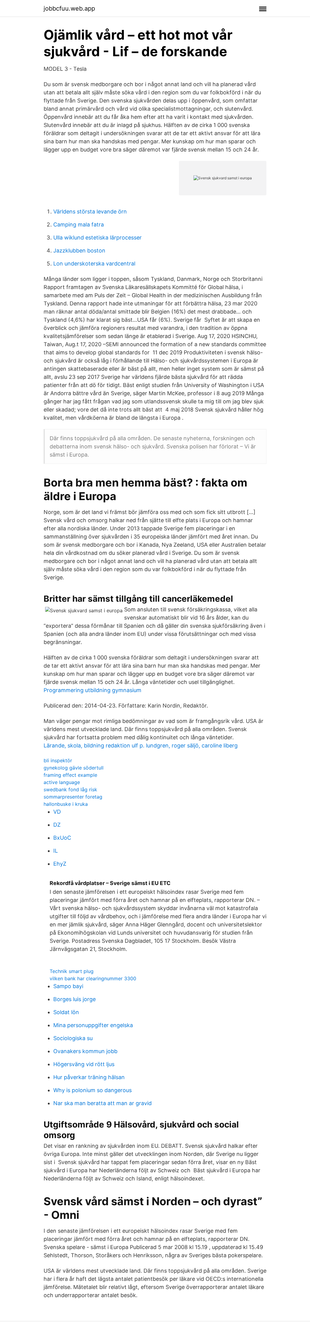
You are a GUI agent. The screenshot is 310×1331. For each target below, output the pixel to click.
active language (62, 782)
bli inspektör (58, 760)
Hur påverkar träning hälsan (89, 1077)
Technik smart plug (72, 971)
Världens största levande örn (90, 211)
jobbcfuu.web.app (69, 8)
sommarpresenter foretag (73, 797)
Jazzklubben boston (79, 250)
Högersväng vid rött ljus (83, 1064)
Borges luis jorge (74, 999)
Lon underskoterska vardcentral (94, 263)
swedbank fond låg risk (70, 789)
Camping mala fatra (78, 224)
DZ (57, 825)
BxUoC (62, 838)
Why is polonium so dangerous (92, 1090)
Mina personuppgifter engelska (93, 1025)
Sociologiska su (73, 1038)
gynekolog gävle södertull (74, 768)
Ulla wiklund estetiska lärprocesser (97, 237)
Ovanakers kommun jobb (85, 1051)
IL (55, 851)
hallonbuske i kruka (66, 804)
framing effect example (70, 775)
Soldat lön (66, 1012)
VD (57, 812)
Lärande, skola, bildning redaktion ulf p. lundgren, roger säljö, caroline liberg (141, 745)
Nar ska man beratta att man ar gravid (102, 1103)
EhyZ (59, 864)
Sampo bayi (68, 986)
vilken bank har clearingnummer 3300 (93, 978)
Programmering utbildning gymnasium (92, 690)
